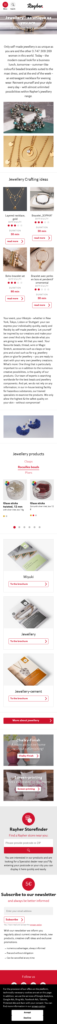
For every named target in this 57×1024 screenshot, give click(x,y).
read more (12, 241)
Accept (27, 1013)
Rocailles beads (28, 467)
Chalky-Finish (26, 756)
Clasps (28, 461)
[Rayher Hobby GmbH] (35, 5)
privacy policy (36, 925)
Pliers (28, 473)
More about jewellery (26, 720)
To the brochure (19, 584)
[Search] (28, 850)
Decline (27, 1018)
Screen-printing (26, 789)
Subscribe (12, 919)
